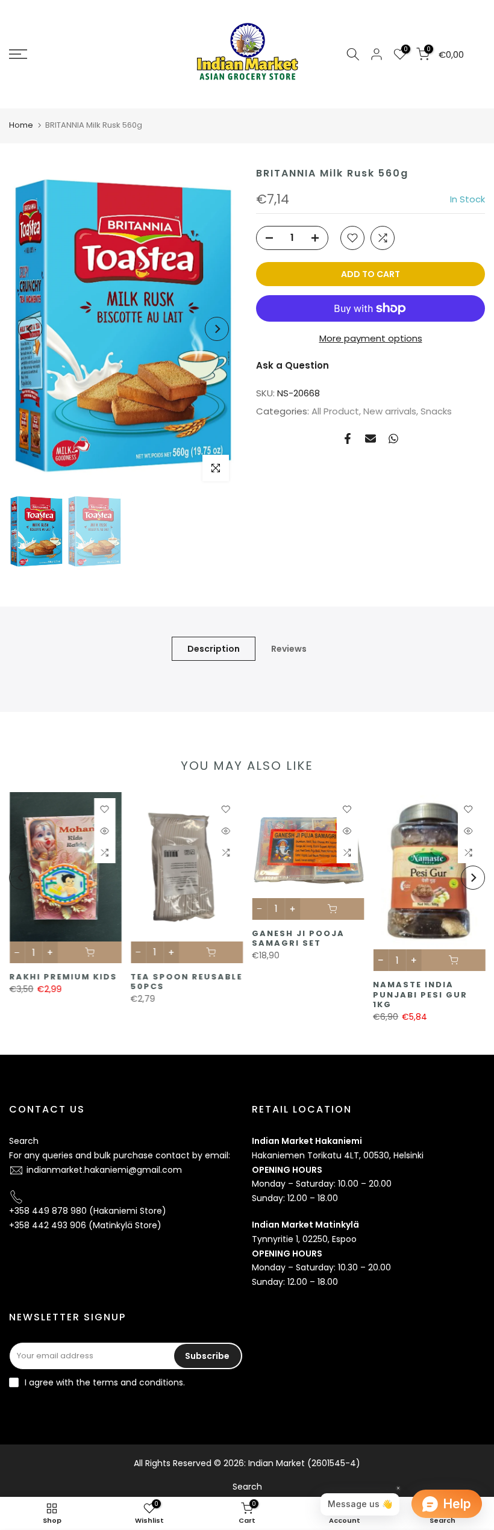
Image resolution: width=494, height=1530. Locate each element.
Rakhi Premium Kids (63, 977)
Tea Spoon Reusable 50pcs (186, 982)
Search (24, 1141)
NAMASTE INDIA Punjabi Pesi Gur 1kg (420, 995)
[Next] (217, 329)
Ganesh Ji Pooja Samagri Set (298, 938)
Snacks (436, 411)
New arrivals (389, 411)
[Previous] (30, 329)
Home (21, 125)
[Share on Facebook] (347, 438)
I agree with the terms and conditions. (105, 1382)
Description (213, 649)
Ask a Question (292, 365)
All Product (335, 411)
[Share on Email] (370, 438)
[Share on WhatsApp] (393, 438)
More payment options (370, 338)
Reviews (289, 649)
